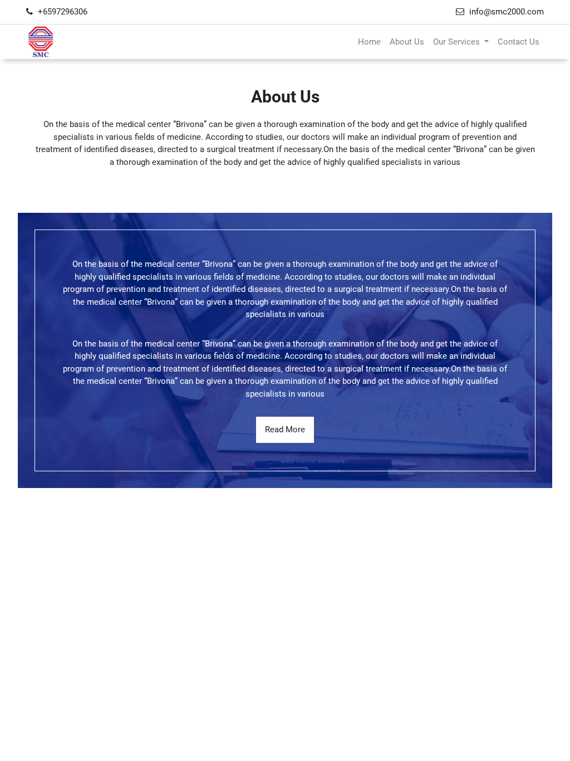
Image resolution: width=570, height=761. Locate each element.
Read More (285, 430)
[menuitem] (369, 42)
